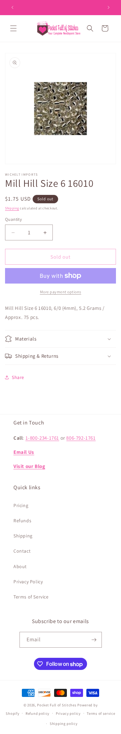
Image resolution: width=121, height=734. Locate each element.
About (20, 566)
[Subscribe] (94, 640)
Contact (22, 551)
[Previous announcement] (12, 7)
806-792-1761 (80, 438)
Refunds (22, 521)
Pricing (20, 505)
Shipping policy (64, 723)
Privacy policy (68, 713)
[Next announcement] (108, 7)
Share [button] (18, 377)
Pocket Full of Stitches (56, 705)
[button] (13, 28)
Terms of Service (31, 597)
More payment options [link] (60, 291)
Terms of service (101, 713)
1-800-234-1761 (42, 438)
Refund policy (37, 713)
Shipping (12, 208)
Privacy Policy (28, 582)
